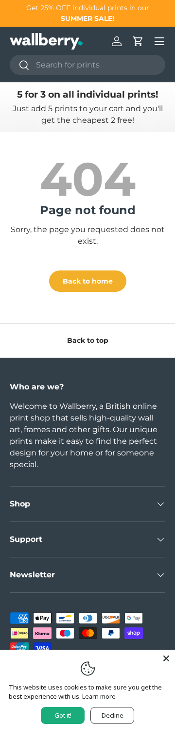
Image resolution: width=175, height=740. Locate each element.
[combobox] (87, 65)
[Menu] (159, 41)
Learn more (99, 696)
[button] (138, 41)
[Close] (166, 658)
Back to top (87, 340)
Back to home (88, 281)
